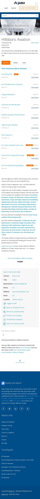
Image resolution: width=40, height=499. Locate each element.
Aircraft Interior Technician (19, 230)
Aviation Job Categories (22, 211)
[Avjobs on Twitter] (9, 409)
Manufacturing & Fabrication (22, 207)
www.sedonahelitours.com (20, 292)
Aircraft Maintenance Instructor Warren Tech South (17, 460)
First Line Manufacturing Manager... (13, 165)
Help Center (5, 429)
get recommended (24, 348)
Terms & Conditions (7, 432)
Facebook (30, 396)
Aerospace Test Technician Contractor (13, 467)
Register (4, 246)
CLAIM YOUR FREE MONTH (28, 8)
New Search (35, 43)
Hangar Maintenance (8, 94)
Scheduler (13, 227)
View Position (35, 77)
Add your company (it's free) (15, 307)
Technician (26, 220)
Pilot (34, 207)
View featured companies (15, 319)
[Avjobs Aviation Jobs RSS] (28, 409)
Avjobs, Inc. (11, 491)
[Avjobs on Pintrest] (21, 409)
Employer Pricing (6, 425)
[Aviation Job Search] (19, 3)
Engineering (5, 202)
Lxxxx (18, 276)
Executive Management (19, 284)
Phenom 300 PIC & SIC (8, 474)
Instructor (13, 204)
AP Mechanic (19, 197)
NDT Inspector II (7, 135)
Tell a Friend (17, 401)
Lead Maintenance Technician (10, 470)
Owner (14, 280)
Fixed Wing (11, 209)
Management (6, 207)
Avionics (27, 197)
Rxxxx (14, 276)
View (24, 63)
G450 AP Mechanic (7, 463)
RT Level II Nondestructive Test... (12, 145)
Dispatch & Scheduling (30, 200)
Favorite (5, 63)
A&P (19, 220)
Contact (3, 440)
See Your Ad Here (20, 362)
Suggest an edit (12, 303)
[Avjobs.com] (20, 261)
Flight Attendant (24, 202)
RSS (29, 398)
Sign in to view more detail (11, 272)
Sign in (11, 246)
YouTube (10, 398)
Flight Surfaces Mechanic (9, 125)
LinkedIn (4, 398)
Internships (22, 204)
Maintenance (31, 204)
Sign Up (13, 8)
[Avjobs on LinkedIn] (15, 409)
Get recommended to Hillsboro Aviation (20, 258)
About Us (4, 436)
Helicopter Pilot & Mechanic (11, 225)
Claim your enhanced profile (15, 324)
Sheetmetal (29, 227)
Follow (15, 63)
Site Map (4, 443)
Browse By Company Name (15, 312)
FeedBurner (5, 401)
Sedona (14, 299)
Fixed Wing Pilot (6, 74)
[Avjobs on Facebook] (3, 409)
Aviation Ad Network (20, 398)
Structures (5, 230)
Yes (13, 288)
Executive (14, 202)
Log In (6, 8)
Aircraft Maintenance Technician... (12, 84)
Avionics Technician (13, 232)
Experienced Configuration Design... (13, 155)
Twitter (36, 396)
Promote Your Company (14, 315)
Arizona (20, 299)
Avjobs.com (4, 494)
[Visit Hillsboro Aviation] (3, 335)
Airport (11, 197)
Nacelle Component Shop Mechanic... (13, 115)
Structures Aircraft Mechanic (10, 105)
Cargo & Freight (15, 200)
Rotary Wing (22, 209)
